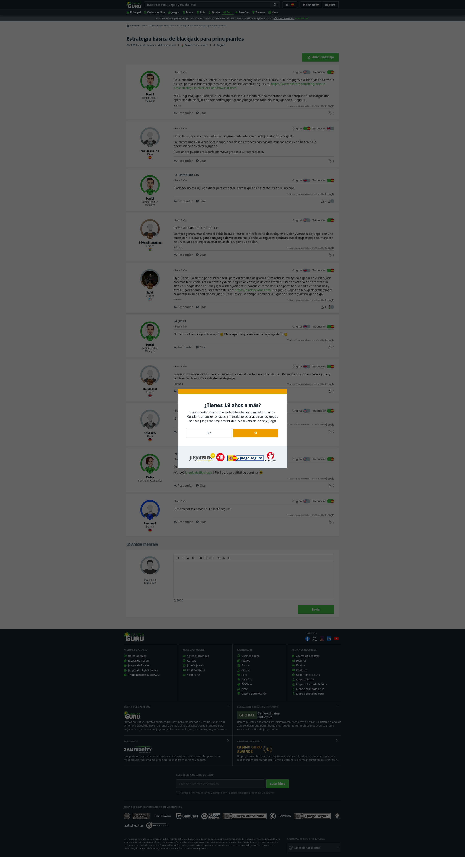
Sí (255, 433)
